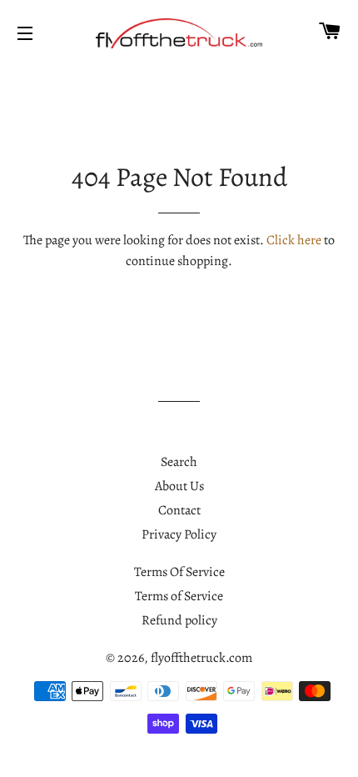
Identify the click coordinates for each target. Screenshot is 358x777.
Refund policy (179, 620)
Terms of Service (179, 596)
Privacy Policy (179, 534)
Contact (179, 510)
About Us (179, 486)
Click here (293, 240)
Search (179, 462)
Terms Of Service (179, 572)
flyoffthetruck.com (201, 658)
